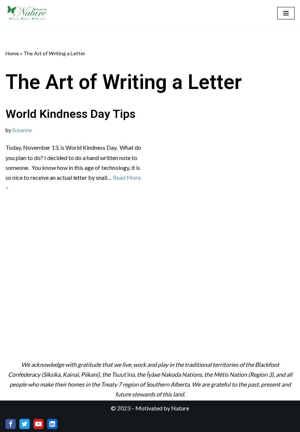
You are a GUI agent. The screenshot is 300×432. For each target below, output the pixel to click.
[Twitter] (24, 424)
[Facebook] (10, 424)
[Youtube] (38, 424)
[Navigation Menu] (286, 13)
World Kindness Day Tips (70, 114)
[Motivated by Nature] (27, 13)
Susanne (22, 130)
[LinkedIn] (52, 424)
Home (12, 53)
